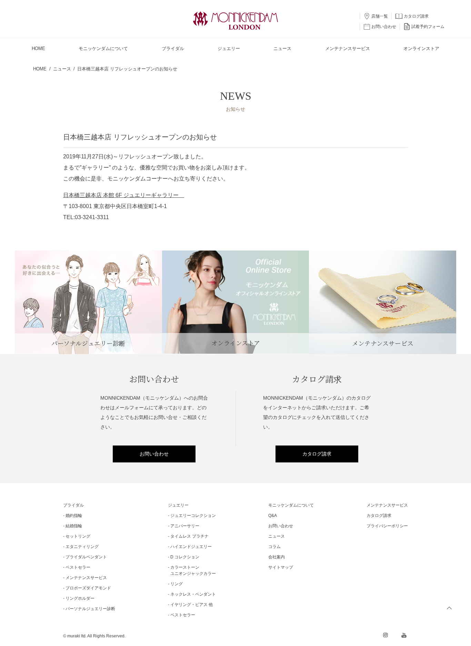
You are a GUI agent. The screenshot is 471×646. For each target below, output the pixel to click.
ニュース (276, 536)
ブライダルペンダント (86, 557)
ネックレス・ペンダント (193, 594)
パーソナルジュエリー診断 (90, 608)
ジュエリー (178, 505)
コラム (274, 546)
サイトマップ (280, 567)
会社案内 (276, 557)
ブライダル (73, 505)
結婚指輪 (74, 525)
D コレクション (184, 557)
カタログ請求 (316, 454)
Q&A (272, 515)
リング (176, 583)
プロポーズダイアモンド (88, 588)
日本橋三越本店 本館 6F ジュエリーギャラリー (123, 195)
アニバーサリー (184, 525)
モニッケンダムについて (291, 505)
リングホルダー (80, 598)
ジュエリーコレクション (193, 515)
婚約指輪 (74, 515)
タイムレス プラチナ (189, 536)
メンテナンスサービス (86, 577)
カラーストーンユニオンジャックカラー (193, 570)
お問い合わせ (154, 454)
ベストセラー (78, 567)
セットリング (78, 536)
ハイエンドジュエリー (191, 546)
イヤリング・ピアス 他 (191, 604)
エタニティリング (82, 546)
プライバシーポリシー (387, 525)
